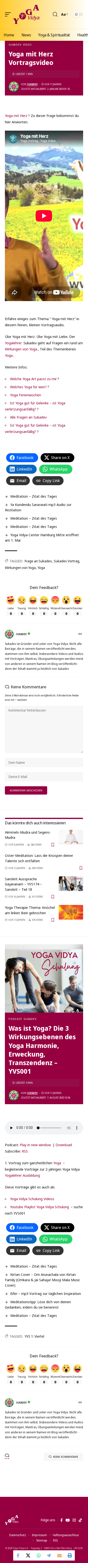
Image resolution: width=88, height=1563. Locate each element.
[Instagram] (74, 1520)
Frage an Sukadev (38, 561)
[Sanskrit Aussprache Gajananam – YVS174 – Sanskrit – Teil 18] (71, 883)
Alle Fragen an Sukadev (28, 417)
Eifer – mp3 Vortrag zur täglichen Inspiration (45, 1293)
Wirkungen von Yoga (21, 348)
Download (63, 1144)
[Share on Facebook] (18, 1555)
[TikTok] (80, 1520)
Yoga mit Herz (16, 115)
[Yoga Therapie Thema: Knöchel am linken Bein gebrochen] (71, 912)
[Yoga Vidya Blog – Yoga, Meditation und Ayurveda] (11, 1520)
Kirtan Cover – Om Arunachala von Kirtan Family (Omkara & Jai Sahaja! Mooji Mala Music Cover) (42, 1280)
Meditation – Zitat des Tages (33, 496)
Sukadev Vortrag (66, 561)
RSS (25, 1151)
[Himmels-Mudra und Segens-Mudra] (71, 837)
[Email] (59, 1555)
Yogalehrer (13, 342)
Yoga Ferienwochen (25, 394)
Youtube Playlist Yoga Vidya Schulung (39, 1206)
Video (27, 44)
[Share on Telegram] (49, 1555)
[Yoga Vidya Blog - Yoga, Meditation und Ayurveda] (26, 14)
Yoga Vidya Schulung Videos (32, 1198)
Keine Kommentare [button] (65, 1456)
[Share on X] (28, 1555)
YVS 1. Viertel (34, 1336)
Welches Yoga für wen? (28, 386)
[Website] (80, 634)
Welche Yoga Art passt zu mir (33, 378)
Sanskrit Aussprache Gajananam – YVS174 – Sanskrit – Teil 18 (23, 884)
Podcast (15, 1019)
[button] (9, 14)
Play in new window (35, 1144)
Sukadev (15, 44)
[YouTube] (67, 1520)
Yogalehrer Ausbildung (22, 1175)
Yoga (9, 355)
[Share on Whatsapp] (39, 1555)
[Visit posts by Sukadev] (14, 87)
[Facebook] (61, 1520)
